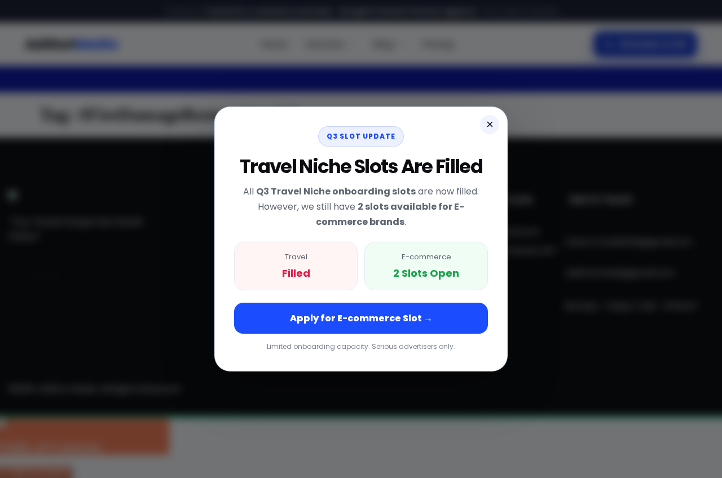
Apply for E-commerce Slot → (361, 318)
